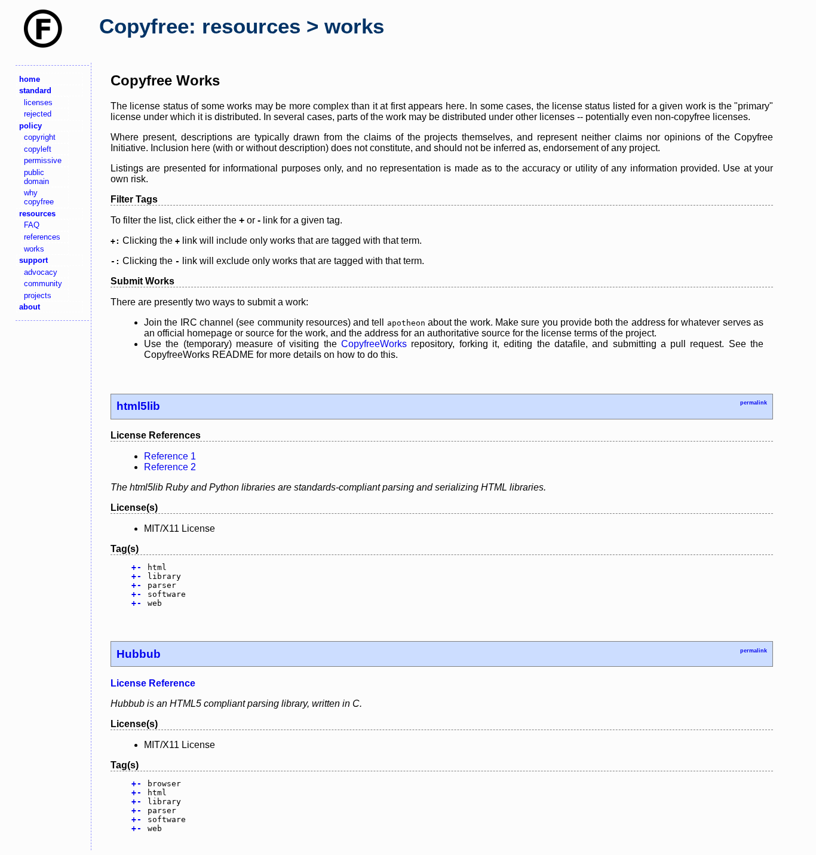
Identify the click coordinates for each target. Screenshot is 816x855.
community (43, 283)
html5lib (138, 406)
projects (37, 295)
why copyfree (39, 197)
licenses (38, 102)
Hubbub (138, 654)
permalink (753, 403)
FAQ (31, 224)
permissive (43, 160)
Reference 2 (170, 467)
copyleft (37, 149)
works (34, 248)
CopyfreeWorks (374, 344)
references (42, 236)
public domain (36, 177)
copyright (40, 137)
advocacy (40, 272)
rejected (37, 113)
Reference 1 (170, 456)
